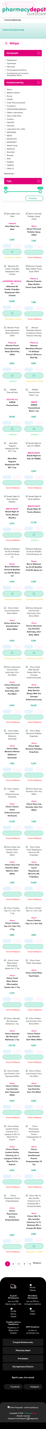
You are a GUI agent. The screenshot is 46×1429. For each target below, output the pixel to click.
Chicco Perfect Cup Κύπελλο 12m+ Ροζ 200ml (34, 1089)
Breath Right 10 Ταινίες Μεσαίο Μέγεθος (12, 515)
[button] (18, 4)
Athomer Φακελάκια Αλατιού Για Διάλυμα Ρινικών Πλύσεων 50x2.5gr (34, 351)
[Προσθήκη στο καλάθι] (12, 252)
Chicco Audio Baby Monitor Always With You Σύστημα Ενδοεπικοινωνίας (34, 693)
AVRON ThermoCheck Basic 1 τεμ (34, 408)
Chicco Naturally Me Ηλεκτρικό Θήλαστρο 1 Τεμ (12, 1037)
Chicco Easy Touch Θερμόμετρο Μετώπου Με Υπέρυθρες (33, 871)
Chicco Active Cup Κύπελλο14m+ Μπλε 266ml (12, 626)
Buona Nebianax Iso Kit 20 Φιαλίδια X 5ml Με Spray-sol (34, 567)
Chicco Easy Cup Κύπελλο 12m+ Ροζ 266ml (34, 807)
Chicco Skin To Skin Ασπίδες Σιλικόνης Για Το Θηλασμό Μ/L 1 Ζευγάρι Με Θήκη (33, 1222)
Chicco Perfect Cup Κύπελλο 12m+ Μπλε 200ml (34, 1037)
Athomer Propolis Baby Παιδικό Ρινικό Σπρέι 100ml (34, 284)
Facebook (15, 1387)
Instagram (34, 1387)
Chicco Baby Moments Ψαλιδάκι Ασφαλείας (34, 749)
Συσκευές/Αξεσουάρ (13, 20)
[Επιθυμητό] (17, 246)
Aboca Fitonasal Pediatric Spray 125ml (34, 232)
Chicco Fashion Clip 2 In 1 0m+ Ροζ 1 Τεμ (12, 926)
